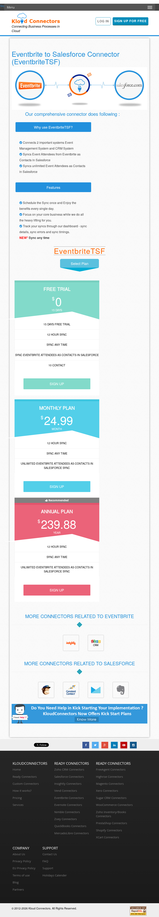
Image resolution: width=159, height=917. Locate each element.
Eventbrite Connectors (69, 798)
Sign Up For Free (130, 21)
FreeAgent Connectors (110, 769)
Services (18, 805)
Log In (103, 21)
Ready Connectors (25, 777)
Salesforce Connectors (69, 777)
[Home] (36, 18)
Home (17, 769)
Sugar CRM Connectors (111, 798)
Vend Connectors (65, 790)
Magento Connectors (110, 784)
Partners (18, 889)
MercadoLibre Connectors (71, 833)
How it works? (22, 790)
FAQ (45, 861)
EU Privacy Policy (24, 868)
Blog (16, 882)
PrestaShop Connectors (111, 823)
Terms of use (21, 875)
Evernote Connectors (68, 805)
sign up (57, 383)
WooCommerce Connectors (114, 805)
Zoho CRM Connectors (69, 769)
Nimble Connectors (67, 812)
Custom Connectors (26, 784)
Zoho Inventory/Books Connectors (111, 814)
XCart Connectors (107, 837)
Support (47, 868)
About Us (19, 854)
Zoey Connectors (65, 819)
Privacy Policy (22, 861)
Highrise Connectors (109, 777)
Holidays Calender (54, 875)
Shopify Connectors (109, 830)
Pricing (17, 798)
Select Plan (79, 263)
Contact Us (49, 854)
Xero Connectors (107, 790)
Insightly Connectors (67, 784)
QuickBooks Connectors (70, 826)
